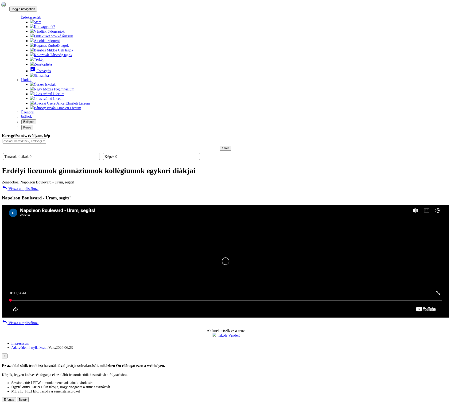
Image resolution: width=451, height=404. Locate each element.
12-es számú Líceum (49, 94)
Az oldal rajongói (47, 41)
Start (37, 22)
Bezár (23, 399)
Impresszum (20, 343)
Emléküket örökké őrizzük (53, 36)
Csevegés (40, 71)
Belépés (28, 122)
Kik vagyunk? (44, 27)
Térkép (39, 60)
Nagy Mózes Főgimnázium (54, 89)
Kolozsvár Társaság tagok (53, 55)
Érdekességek (31, 17)
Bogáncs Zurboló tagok (51, 45)
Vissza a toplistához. (20, 189)
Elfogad (9, 399)
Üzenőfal (27, 112)
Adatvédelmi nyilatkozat (29, 348)
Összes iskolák (45, 84)
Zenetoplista (43, 64)
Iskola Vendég (229, 335)
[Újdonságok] (3, 4)
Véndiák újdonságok (49, 31)
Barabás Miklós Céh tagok (53, 50)
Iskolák (26, 80)
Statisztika (41, 76)
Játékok (26, 116)
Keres (27, 127)
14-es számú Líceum (49, 99)
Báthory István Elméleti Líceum (57, 108)
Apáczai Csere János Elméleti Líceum (62, 103)
